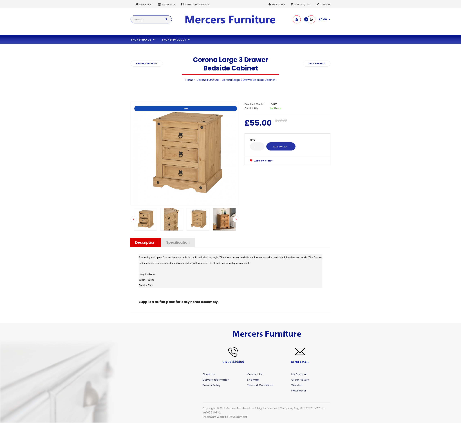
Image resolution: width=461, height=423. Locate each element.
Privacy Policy (211, 385)
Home (189, 80)
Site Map (253, 380)
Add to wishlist (263, 160)
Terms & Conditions (260, 385)
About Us (209, 374)
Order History (300, 380)
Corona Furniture (207, 80)
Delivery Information (216, 380)
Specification (178, 242)
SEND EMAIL (300, 362)
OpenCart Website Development (225, 417)
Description (145, 242)
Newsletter (298, 390)
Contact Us (255, 374)
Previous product (146, 63)
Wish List (297, 385)
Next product (316, 63)
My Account (299, 374)
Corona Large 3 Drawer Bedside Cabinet (248, 80)
